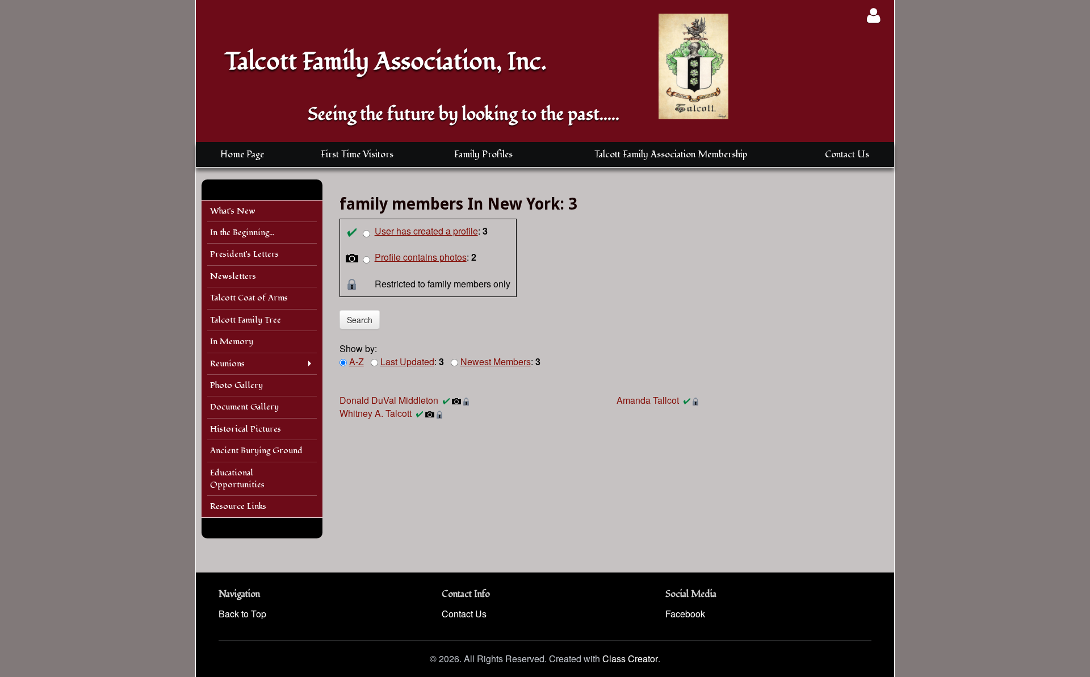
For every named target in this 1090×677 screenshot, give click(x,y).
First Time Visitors (357, 154)
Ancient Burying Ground (256, 451)
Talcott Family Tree (245, 320)
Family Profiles (483, 154)
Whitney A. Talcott (375, 413)
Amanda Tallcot (648, 400)
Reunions (227, 364)
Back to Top (242, 613)
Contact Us (847, 154)
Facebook (685, 613)
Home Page (242, 154)
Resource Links (238, 506)
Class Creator (630, 659)
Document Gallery (244, 407)
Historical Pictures (245, 429)
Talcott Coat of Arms (249, 298)
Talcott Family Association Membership (670, 154)
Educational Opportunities (237, 479)
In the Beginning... (242, 233)
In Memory (231, 342)
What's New (232, 211)
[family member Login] (873, 15)
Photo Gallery (236, 385)
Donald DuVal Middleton (388, 400)
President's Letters (244, 254)
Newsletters (233, 276)
